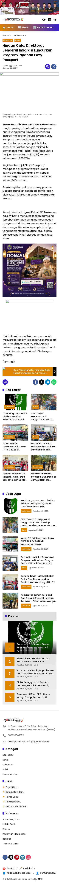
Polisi (5, 769)
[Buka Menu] (49, 19)
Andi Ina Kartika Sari (16, 806)
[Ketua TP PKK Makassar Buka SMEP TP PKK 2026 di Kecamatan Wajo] (15, 432)
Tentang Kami (10, 843)
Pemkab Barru (13, 801)
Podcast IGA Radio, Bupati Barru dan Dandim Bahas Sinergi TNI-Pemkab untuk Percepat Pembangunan (35, 672)
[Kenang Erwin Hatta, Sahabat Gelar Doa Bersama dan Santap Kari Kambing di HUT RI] (15, 463)
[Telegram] (47, 382)
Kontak (6, 829)
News (17, 40)
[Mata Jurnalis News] (18, 19)
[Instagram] (28, 857)
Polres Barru (12, 796)
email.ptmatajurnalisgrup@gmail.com (29, 741)
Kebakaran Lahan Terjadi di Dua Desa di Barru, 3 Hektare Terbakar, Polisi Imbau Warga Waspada (43, 476)
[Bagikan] (53, 66)
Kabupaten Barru (15, 792)
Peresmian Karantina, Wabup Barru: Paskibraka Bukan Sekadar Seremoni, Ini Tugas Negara (33, 660)
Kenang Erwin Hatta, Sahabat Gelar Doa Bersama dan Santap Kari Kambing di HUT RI (15, 476)
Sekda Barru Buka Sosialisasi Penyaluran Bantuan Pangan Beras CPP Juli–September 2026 (43, 446)
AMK (40, 879)
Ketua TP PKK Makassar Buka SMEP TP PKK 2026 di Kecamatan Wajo (14, 446)
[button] (44, 19)
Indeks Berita (9, 824)
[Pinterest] (16, 857)
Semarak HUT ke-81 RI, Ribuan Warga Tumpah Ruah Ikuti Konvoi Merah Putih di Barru (34, 696)
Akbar (5, 66)
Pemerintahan (10, 774)
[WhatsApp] (53, 382)
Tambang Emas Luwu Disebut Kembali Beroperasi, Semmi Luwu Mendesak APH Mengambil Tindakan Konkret (15, 416)
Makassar (7, 40)
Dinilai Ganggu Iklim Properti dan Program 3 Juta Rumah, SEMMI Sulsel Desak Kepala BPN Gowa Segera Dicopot (34, 684)
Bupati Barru (12, 787)
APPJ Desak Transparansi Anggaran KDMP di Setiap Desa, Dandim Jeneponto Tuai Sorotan (42, 416)
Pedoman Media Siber (14, 834)
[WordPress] (22, 857)
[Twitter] (41, 382)
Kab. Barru (37, 467)
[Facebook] (35, 382)
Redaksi (7, 838)
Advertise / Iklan (11, 819)
